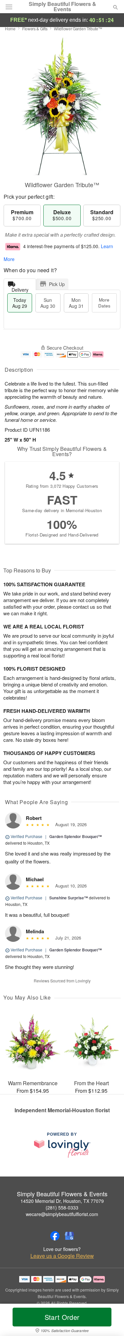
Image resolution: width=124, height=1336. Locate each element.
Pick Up (57, 284)
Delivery (20, 288)
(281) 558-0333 (62, 1207)
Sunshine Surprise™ (68, 898)
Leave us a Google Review (62, 1256)
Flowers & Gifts (35, 28)
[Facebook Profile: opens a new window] (55, 1235)
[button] (110, 1321)
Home (10, 28)
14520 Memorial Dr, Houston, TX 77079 (62, 1201)
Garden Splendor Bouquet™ (75, 836)
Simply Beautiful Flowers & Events (62, 6)
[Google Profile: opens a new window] (69, 1235)
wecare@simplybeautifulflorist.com (62, 1214)
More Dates (104, 303)
